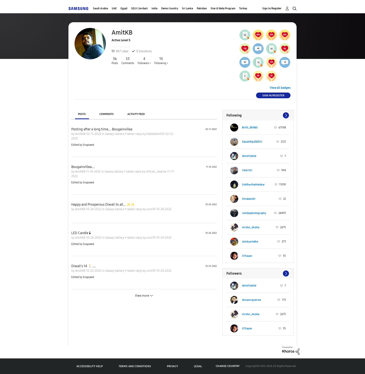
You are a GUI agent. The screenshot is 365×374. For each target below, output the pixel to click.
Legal (198, 366)
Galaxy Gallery (115, 134)
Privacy (172, 366)
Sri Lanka (187, 8)
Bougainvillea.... (83, 167)
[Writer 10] (258, 62)
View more (142, 295)
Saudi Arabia (100, 8)
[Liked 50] (258, 76)
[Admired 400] (258, 35)
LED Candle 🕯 (81, 233)
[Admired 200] (284, 35)
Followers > (144, 61)
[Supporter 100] (245, 48)
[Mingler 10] (284, 62)
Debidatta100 (155, 134)
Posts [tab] (82, 114)
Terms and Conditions (135, 366)
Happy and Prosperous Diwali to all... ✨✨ (103, 204)
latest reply (135, 134)
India (154, 8)
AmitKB (80, 134)
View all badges (280, 88)
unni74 (151, 209)
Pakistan (202, 8)
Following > (161, 61)
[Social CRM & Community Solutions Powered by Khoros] (290, 350)
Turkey (243, 8)
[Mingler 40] (258, 48)
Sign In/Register (272, 8)
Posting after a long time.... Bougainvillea (101, 129)
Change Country (228, 366)
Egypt (124, 8)
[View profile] (234, 128)
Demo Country (169, 8)
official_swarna (156, 171)
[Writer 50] (245, 35)
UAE (114, 8)
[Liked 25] (271, 76)
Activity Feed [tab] (136, 114)
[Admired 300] (271, 35)
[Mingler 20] (245, 62)
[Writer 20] (271, 48)
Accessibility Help (89, 366)
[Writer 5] (245, 76)
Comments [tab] (106, 114)
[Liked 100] (271, 62)
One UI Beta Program (223, 8)
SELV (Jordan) (139, 8)
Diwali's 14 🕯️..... (83, 266)
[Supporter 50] (284, 48)
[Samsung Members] (78, 8)
